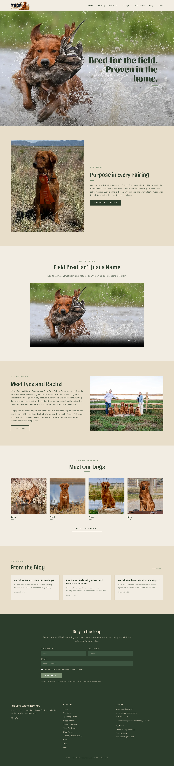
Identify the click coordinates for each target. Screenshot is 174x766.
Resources (139, 5)
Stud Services (68, 732)
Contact (160, 5)
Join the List (51, 676)
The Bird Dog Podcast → (126, 737)
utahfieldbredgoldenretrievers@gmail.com (133, 720)
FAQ (65, 739)
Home (90, 5)
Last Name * (93, 649)
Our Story (101, 5)
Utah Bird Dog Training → (126, 729)
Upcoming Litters (70, 717)
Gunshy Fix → (121, 733)
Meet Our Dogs (69, 728)
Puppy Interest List (70, 724)
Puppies (112, 5)
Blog (151, 5)
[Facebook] (16, 718)
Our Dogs (125, 5)
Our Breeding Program (105, 203)
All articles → (157, 568)
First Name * (47, 649)
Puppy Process (69, 720)
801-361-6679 (122, 717)
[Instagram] (12, 718)
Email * (44, 659)
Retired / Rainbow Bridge (73, 736)
